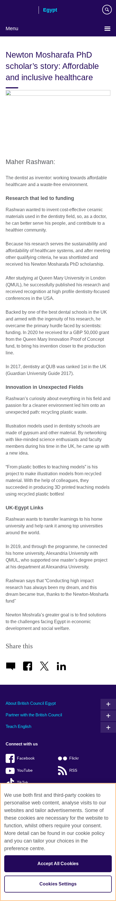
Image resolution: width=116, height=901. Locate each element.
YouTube (25, 770)
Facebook (26, 758)
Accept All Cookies (58, 863)
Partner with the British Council (34, 714)
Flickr (74, 758)
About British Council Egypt (31, 703)
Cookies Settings (58, 884)
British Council (20, 10)
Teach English (18, 726)
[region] (58, 842)
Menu (12, 28)
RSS (73, 770)
